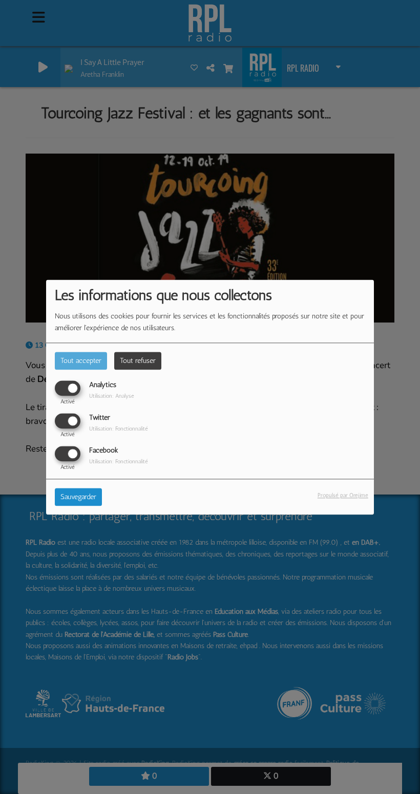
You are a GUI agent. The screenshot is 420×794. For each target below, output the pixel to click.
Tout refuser (138, 360)
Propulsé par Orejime (343, 495)
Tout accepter (80, 360)
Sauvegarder (78, 496)
